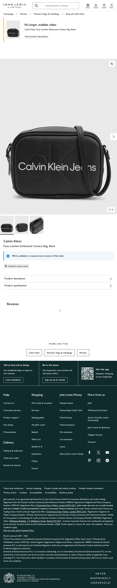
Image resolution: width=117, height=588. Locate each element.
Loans (62, 446)
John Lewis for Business (99, 427)
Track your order (11, 458)
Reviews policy (66, 492)
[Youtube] (107, 453)
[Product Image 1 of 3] (7, 225)
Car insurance (66, 439)
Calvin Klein (34, 352)
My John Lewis (38, 424)
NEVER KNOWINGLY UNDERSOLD (100, 578)
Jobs (90, 403)
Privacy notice (9, 492)
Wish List (36, 439)
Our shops (8, 424)
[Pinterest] (89, 461)
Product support (11, 417)
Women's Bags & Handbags (46, 14)
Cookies (23, 492)
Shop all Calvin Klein (75, 14)
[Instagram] (98, 461)
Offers (35, 461)
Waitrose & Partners (97, 410)
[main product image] (15, 30)
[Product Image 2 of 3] (22, 225)
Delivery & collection (13, 450)
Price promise (9, 432)
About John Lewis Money (71, 453)
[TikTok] (107, 461)
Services (35, 410)
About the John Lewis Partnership (98, 419)
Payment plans (66, 403)
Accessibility (51, 492)
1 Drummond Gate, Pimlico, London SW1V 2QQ (56, 505)
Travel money (66, 417)
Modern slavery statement (91, 488)
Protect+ (92, 442)
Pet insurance (66, 432)
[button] (111, 5)
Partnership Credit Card (71, 410)
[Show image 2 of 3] (113, 136)
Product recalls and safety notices (60, 488)
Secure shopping (33, 488)
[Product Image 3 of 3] (36, 225)
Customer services (12, 410)
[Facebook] (89, 453)
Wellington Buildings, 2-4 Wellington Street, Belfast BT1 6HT (35, 521)
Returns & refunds (12, 465)
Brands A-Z (37, 446)
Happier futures (95, 434)
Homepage (8, 14)
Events (35, 468)
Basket (35, 432)
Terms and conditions (13, 488)
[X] (98, 453)
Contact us (8, 403)
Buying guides (38, 417)
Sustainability (36, 492)
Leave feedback (13, 380)
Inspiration (36, 453)
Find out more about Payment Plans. (18, 530)
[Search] (36, 5)
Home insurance (67, 424)
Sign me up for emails (55, 380)
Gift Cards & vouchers (42, 403)
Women (23, 14)
